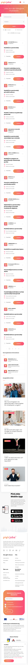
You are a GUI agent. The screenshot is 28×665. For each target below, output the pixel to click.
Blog (4, 562)
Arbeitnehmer (6, 558)
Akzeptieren (8, 660)
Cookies (16, 576)
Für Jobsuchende (9, 602)
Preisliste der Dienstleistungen (6, 578)
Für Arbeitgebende (10, 604)
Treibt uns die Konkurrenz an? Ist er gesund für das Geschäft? (13, 459)
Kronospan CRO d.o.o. (13, 264)
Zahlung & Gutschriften (20, 562)
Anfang (16, 558)
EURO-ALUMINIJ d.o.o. (13, 153)
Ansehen (19, 56)
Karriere (4, 574)
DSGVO (16, 578)
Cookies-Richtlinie (18, 657)
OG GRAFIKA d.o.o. (13, 42)
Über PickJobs (6, 572)
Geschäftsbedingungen (20, 580)
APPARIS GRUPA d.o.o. (13, 199)
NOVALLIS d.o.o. (12, 84)
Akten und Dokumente (19, 564)
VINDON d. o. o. (12, 286)
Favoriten (8, 56)
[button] (21, 2)
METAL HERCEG (12, 308)
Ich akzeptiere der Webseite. (14, 607)
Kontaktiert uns (6, 580)
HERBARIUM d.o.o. (12, 243)
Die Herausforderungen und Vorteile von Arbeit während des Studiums (13, 431)
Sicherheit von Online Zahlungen (19, 586)
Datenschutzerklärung (19, 574)
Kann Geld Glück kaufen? (12, 486)
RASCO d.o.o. (11, 177)
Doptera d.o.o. (12, 62)
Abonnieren (9, 611)
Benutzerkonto (18, 560)
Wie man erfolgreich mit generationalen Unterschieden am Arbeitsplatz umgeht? (13, 403)
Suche (14, 26)
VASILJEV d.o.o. (12, 329)
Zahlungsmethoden (19, 582)
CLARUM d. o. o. (12, 223)
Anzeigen (17, 567)
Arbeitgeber (5, 560)
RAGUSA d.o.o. (12, 107)
